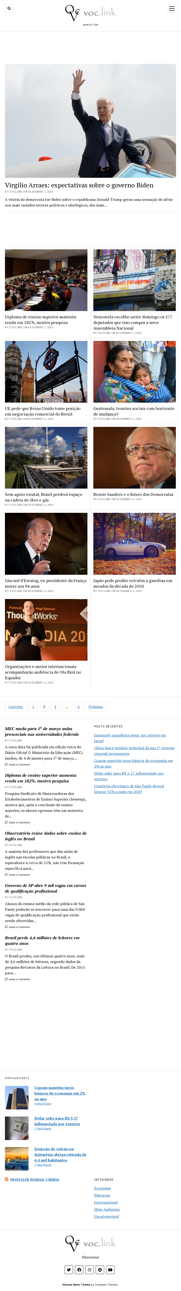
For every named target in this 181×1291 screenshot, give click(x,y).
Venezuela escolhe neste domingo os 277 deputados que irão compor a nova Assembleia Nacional (133, 322)
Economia (102, 1188)
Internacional (106, 1202)
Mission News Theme (76, 1284)
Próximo (96, 706)
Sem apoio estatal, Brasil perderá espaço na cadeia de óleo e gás (43, 497)
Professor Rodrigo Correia (34, 1180)
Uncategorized (106, 1216)
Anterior (15, 706)
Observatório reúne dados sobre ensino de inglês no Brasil (46, 836)
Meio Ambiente (107, 1209)
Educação (102, 1195)
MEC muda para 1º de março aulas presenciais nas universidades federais (42, 731)
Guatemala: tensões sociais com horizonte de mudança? (134, 411)
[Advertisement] (46, 1026)
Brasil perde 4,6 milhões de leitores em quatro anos (42, 940)
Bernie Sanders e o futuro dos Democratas (133, 494)
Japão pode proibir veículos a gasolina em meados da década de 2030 (132, 583)
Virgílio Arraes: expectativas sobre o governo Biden (79, 185)
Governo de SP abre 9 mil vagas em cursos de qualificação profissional (45, 888)
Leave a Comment (19, 764)
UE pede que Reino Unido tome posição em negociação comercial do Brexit (42, 411)
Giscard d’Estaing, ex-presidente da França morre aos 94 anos (45, 583)
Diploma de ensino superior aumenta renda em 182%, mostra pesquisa (40, 778)
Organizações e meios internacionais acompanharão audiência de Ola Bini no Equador (43, 672)
